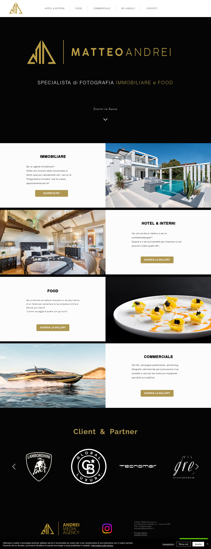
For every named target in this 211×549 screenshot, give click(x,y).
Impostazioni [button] (168, 544)
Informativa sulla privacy (102, 545)
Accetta (198, 544)
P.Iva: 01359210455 (142, 526)
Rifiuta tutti (183, 544)
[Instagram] (107, 528)
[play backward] (14, 466)
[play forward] (197, 466)
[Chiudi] (207, 544)
